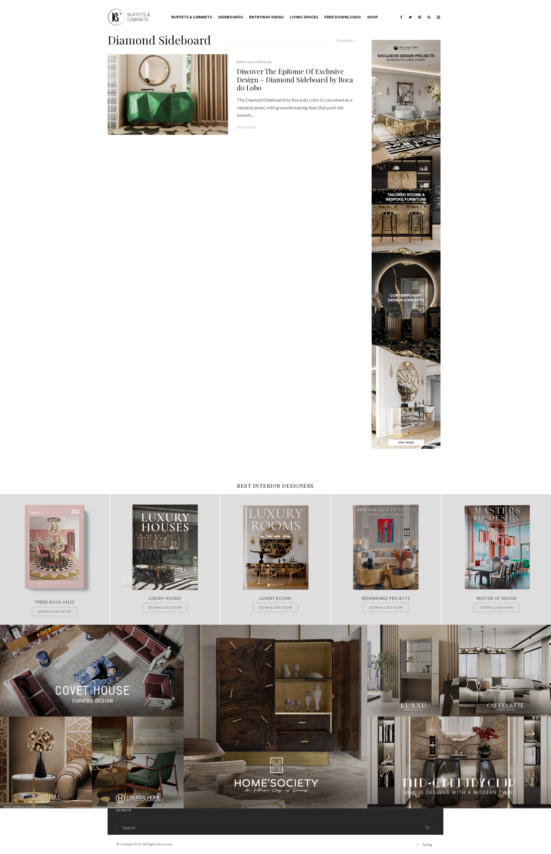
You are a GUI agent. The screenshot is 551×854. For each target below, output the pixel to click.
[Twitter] (410, 13)
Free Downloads (342, 17)
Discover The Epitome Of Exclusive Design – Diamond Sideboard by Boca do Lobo (295, 79)
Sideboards (230, 17)
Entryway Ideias (266, 17)
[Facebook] (401, 13)
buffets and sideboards (254, 62)
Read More (246, 127)
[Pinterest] (419, 13)
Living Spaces (304, 17)
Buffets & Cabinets (191, 17)
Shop (372, 17)
